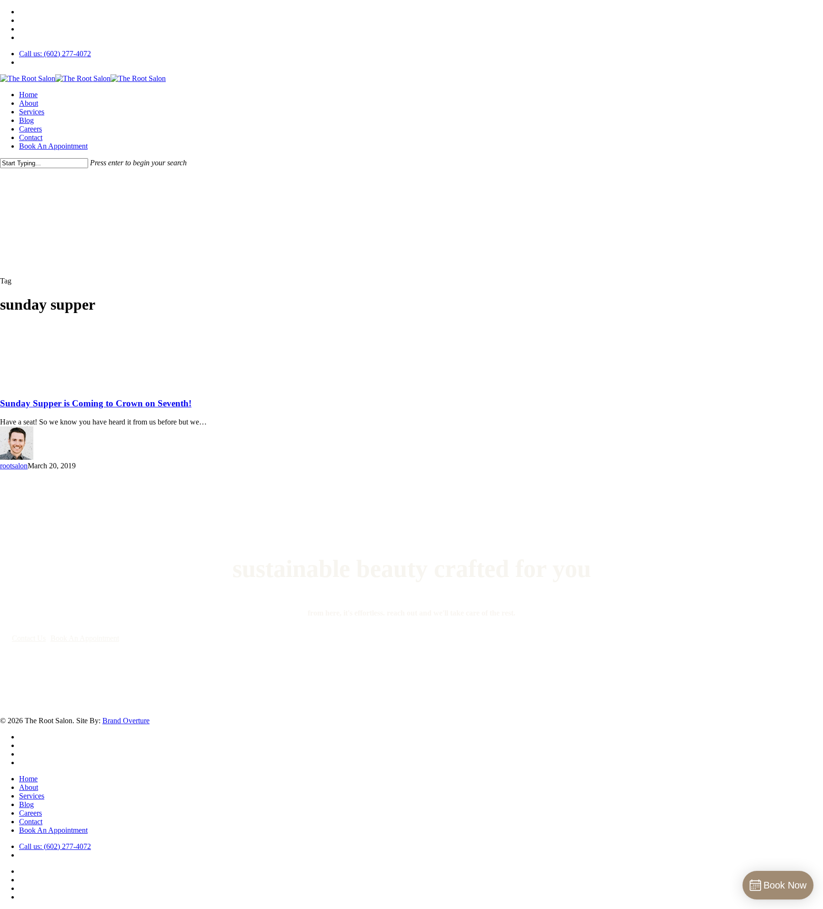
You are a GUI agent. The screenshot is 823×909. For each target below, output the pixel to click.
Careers (30, 813)
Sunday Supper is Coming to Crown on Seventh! (95, 403)
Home (28, 779)
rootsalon (14, 466)
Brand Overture (126, 721)
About (28, 787)
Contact (30, 822)
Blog (26, 804)
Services (31, 796)
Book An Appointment (53, 830)
